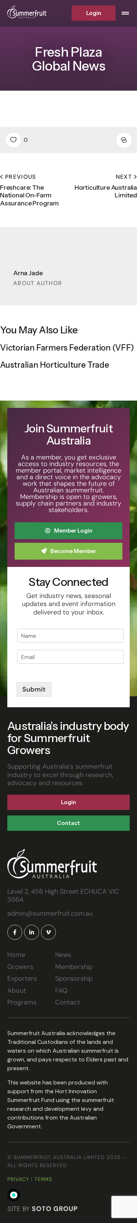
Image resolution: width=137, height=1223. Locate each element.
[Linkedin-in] (31, 932)
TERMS (43, 1179)
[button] (125, 13)
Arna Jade (27, 273)
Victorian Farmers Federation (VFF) (67, 348)
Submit (34, 689)
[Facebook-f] (14, 932)
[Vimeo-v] (48, 932)
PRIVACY (18, 1179)
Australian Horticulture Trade (54, 365)
